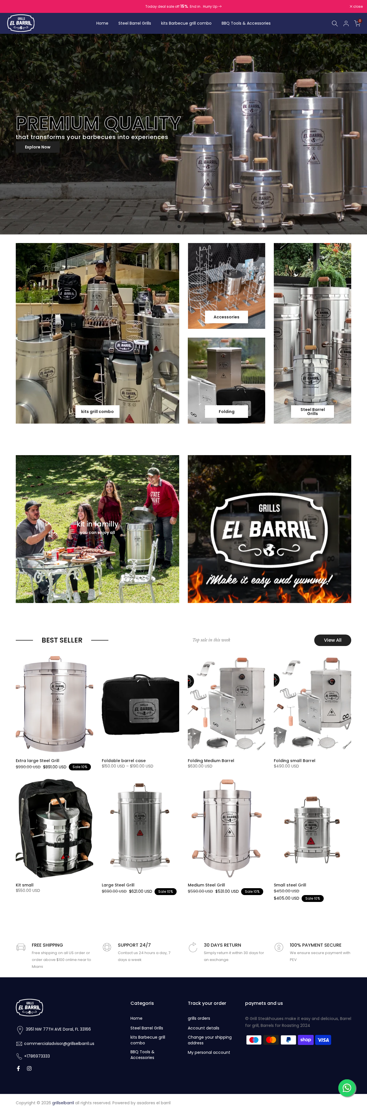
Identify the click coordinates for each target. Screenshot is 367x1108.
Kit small (25, 885)
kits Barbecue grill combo (186, 23)
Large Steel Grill (118, 885)
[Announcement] (183, 6)
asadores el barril (154, 1103)
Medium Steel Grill (206, 885)
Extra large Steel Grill (37, 761)
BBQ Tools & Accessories (246, 23)
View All (332, 640)
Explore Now (330, 147)
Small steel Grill (290, 885)
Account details (203, 1028)
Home (102, 23)
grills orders (199, 1018)
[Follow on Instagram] (29, 1069)
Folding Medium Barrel (211, 761)
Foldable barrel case (124, 761)
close (12, 6)
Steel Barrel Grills (134, 23)
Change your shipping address (210, 1040)
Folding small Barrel (294, 761)
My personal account (209, 1052)
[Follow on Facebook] (18, 1069)
